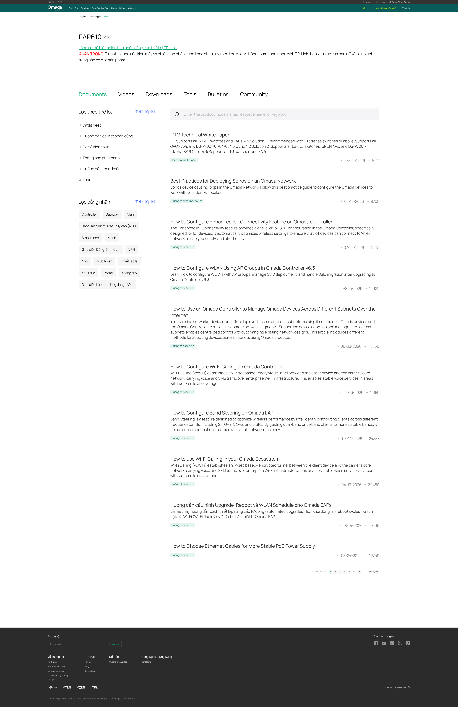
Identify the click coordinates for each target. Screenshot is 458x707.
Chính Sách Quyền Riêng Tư (59, 675)
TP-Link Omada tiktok (408, 643)
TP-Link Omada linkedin (392, 643)
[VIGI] (95, 687)
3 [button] (340, 571)
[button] (367, 2)
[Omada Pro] (81, 687)
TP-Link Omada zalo (400, 643)
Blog (87, 666)
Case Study (90, 671)
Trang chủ (82, 16)
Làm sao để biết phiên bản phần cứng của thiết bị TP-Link (128, 47)
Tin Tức (88, 662)
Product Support (95, 16)
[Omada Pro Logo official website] (51, 2)
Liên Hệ (51, 680)
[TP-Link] (53, 687)
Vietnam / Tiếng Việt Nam (396, 687)
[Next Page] (364, 572)
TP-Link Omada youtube (384, 643)
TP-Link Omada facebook (376, 643)
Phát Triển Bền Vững (56, 666)
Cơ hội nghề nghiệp (56, 671)
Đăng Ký (115, 644)
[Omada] (67, 687)
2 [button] (335, 571)
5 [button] (349, 571)
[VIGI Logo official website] (60, 2)
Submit (177, 114)
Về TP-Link (52, 662)
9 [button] (359, 571)
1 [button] (330, 571)
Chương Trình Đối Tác (118, 662)
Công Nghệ (146, 662)
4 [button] (344, 571)
